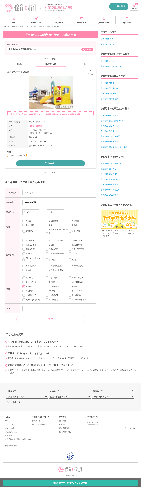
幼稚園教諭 (53, 221)
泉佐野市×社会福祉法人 (110, 179)
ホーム (7, 421)
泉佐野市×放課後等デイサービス (114, 147)
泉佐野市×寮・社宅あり (110, 190)
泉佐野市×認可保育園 (109, 115)
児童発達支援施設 (56, 266)
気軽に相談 (120, 6)
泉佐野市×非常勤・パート (111, 66)
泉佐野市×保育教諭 (108, 93)
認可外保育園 (77, 245)
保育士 (28, 221)
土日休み (29, 286)
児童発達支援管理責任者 (58, 231)
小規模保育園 (54, 286)
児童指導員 (76, 231)
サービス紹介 (10, 424)
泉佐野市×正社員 (107, 61)
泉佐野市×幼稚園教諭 (109, 88)
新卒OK (52, 282)
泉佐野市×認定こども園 (110, 126)
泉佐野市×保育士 (107, 83)
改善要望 (8, 436)
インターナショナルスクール (34, 259)
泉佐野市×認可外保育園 (110, 136)
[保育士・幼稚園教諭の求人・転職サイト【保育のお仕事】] (23, 8)
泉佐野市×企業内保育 (109, 142)
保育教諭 (75, 221)
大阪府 (34, 26)
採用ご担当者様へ (11, 446)
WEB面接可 (53, 300)
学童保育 (29, 254)
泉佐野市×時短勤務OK (110, 184)
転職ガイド (36, 421)
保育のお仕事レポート (40, 424)
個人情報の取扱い (65, 432)
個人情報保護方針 (65, 428)
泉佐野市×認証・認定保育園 (112, 121)
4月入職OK (53, 291)
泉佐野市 (41, 26)
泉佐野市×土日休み (108, 169)
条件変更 (88, 49)
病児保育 (52, 260)
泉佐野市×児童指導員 (109, 99)
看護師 (74, 225)
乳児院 (74, 260)
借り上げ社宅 (31, 282)
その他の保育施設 (56, 270)
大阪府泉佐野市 (107, 39)
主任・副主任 (31, 225)
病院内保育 (30, 249)
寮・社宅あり (77, 295)
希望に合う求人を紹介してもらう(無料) (70, 483)
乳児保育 (29, 291)
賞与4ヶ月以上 (77, 278)
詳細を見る (52, 163)
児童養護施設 (31, 266)
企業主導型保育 (78, 249)
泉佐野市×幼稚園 (107, 131)
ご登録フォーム (11, 432)
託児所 (74, 254)
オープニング (77, 291)
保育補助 (29, 231)
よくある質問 (10, 428)
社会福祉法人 (31, 295)
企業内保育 (53, 249)
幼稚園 (51, 245)
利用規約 (62, 424)
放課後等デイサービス (58, 254)
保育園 (28, 270)
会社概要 (62, 421)
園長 (50, 225)
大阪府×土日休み (107, 44)
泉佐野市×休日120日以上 (111, 164)
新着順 (20, 64)
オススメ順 (81, 64)
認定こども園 (31, 245)
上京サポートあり (79, 300)
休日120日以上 (78, 282)
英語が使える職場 (33, 300)
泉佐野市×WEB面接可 (110, 195)
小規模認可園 (77, 240)
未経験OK (76, 286)
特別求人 (29, 278)
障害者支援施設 (78, 266)
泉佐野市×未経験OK (109, 174)
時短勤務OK (54, 295)
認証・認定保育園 (56, 240)
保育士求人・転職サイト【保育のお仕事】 (17, 26)
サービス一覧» (129, 428)
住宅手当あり (54, 278)
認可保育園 (30, 240)
